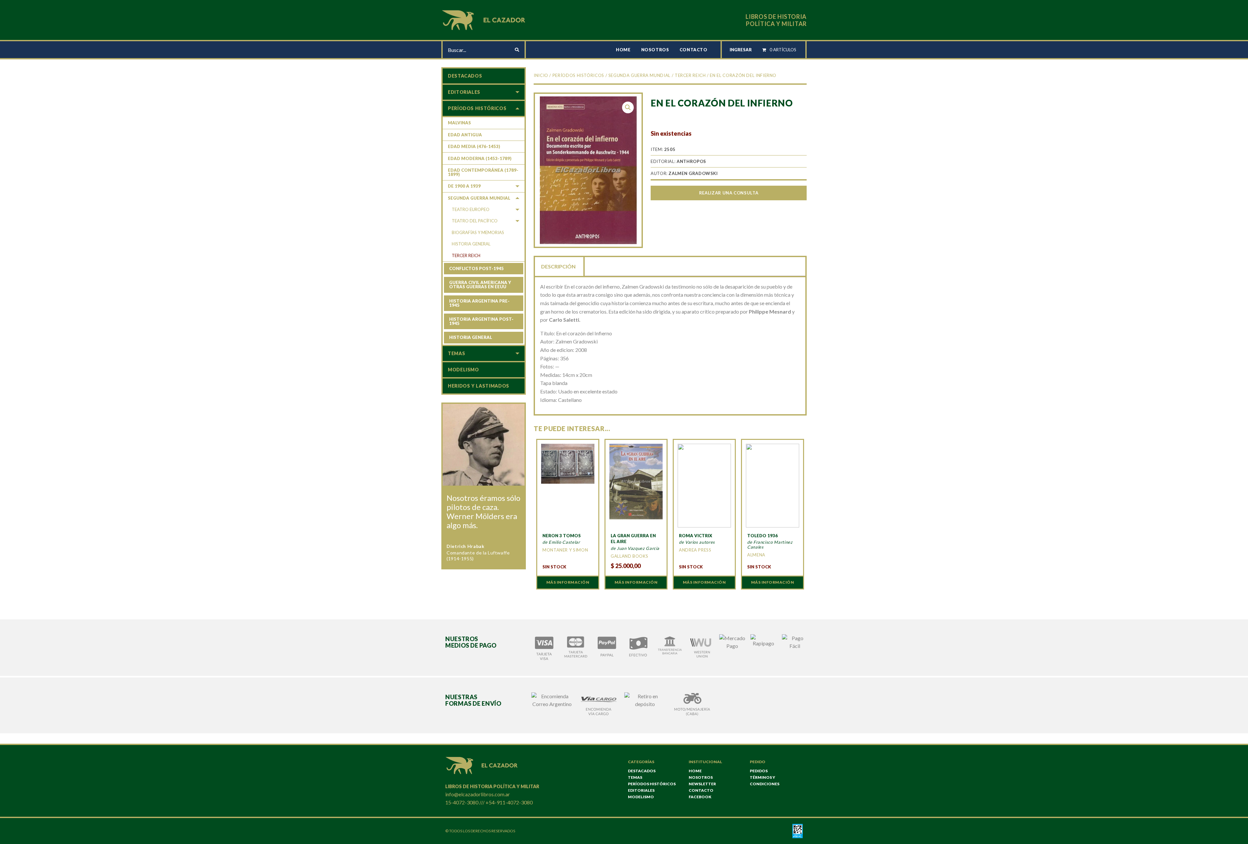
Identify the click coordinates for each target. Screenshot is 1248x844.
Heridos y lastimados (478, 386)
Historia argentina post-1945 (481, 321)
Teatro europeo (470, 209)
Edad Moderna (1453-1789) (480, 158)
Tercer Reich (690, 75)
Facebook (700, 796)
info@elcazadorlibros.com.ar (477, 794)
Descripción (558, 266)
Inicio (541, 75)
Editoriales (464, 92)
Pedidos (759, 770)
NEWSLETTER (702, 783)
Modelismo (463, 369)
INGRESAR (741, 49)
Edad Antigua (465, 134)
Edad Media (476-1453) (474, 146)
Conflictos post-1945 (476, 268)
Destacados (465, 76)
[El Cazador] (484, 19)
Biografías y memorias (478, 232)
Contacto (694, 49)
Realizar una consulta (728, 192)
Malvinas (459, 122)
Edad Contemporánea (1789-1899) (483, 172)
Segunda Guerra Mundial (639, 75)
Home (623, 49)
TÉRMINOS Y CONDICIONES (764, 780)
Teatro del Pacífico (475, 220)
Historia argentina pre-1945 (479, 303)
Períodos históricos (578, 75)
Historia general (471, 243)
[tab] (559, 266)
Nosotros (655, 49)
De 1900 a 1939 (464, 186)
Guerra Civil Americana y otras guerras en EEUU (480, 284)
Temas (456, 353)
